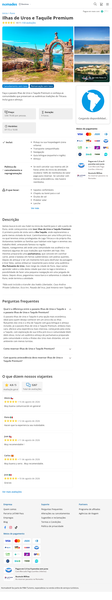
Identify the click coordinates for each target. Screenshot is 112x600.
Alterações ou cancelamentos (55, 513)
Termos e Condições (51, 522)
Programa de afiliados (89, 509)
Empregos (8, 517)
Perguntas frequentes (52, 509)
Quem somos (10, 509)
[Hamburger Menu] (107, 4)
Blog (6, 522)
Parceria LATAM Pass (14, 513)
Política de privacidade (52, 526)
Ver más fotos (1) (99, 77)
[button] (101, 4)
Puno (12, 13)
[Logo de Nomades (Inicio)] (10, 4)
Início (5, 13)
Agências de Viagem (88, 513)
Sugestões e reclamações (53, 517)
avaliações (28, 23)
